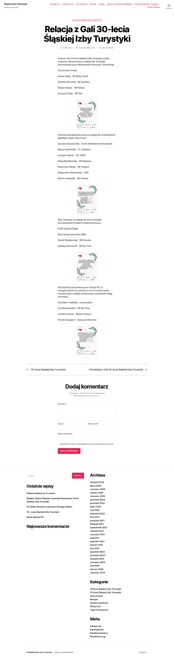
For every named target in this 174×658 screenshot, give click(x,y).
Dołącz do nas (68, 4)
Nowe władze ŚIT (35, 517)
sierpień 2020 (97, 559)
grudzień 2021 (97, 520)
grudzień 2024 (97, 499)
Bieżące (94, 599)
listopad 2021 (97, 524)
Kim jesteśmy (81, 4)
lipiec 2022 (95, 506)
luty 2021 (94, 548)
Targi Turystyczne (99, 610)
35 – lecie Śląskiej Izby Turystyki (43, 512)
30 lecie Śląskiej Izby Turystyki (87, 20)
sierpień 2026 (97, 482)
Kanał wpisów (97, 629)
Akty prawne (96, 596)
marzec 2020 (96, 569)
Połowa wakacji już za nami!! (41, 493)
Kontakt (93, 4)
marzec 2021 (96, 545)
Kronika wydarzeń (99, 603)
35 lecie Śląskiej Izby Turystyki (105, 592)
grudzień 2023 (97, 503)
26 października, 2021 (86, 48)
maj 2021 (94, 538)
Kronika (102, 4)
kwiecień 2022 (97, 513)
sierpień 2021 (97, 531)
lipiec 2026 (95, 486)
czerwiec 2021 (97, 534)
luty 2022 (95, 517)
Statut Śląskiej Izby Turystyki (146, 4)
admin (70, 48)
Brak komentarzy (107, 48)
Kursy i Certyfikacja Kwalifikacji (119, 4)
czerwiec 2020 (97, 562)
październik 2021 (98, 527)
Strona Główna (154, 7)
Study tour (95, 606)
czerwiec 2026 (97, 489)
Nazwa (61, 424)
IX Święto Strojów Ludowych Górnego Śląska (49, 507)
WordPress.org (97, 636)
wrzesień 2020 (97, 555)
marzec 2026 (96, 493)
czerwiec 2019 (97, 572)
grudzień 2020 (97, 552)
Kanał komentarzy (99, 633)
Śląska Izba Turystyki (15, 4)
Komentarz (62, 404)
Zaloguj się (95, 626)
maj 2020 (95, 565)
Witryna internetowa (65, 434)
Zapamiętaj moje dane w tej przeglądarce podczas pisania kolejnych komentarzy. (87, 444)
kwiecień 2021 (97, 541)
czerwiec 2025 (97, 496)
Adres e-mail (93, 424)
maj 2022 (94, 510)
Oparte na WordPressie (63, 652)
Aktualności (55, 4)
